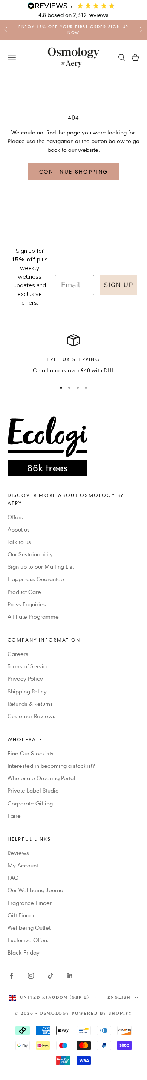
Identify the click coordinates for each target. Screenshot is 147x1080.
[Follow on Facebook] (11, 975)
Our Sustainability (30, 554)
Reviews (18, 852)
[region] (73, 354)
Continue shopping (73, 171)
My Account (23, 865)
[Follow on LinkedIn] (70, 975)
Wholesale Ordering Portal (41, 778)
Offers (15, 517)
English (119, 997)
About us (19, 529)
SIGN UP (118, 285)
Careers (18, 653)
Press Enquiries (27, 604)
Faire (14, 815)
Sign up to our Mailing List (41, 566)
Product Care (24, 591)
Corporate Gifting (30, 803)
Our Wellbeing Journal (36, 890)
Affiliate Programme (33, 616)
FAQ (13, 877)
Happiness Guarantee (36, 578)
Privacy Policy (25, 678)
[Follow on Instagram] (31, 975)
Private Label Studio (33, 790)
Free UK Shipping (73, 359)
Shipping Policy (27, 691)
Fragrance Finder (30, 902)
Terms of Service (29, 666)
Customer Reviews (31, 716)
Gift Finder (21, 915)
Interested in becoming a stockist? (51, 765)
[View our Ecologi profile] (73, 446)
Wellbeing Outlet (29, 927)
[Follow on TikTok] (50, 975)
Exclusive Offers (28, 940)
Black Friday (24, 952)
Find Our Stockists (31, 753)
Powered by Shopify (102, 1013)
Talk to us (19, 541)
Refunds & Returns (30, 703)
